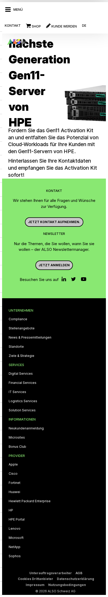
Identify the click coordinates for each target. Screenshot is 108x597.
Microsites (17, 437)
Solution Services (22, 410)
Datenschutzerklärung (75, 579)
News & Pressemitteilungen (30, 337)
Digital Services (21, 373)
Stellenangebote (22, 328)
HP (11, 510)
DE (84, 25)
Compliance (18, 319)
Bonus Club (17, 447)
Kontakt (13, 25)
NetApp (14, 547)
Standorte (16, 347)
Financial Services (22, 383)
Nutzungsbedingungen (67, 585)
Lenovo (14, 528)
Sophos (15, 556)
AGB (78, 573)
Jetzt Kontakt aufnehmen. (54, 222)
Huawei (14, 492)
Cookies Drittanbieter (35, 579)
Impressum (35, 585)
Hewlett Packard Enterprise (30, 501)
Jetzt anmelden (54, 265)
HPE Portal (17, 519)
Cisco (13, 474)
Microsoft (16, 538)
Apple (13, 464)
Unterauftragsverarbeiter (50, 573)
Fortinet (14, 483)
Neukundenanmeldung (26, 428)
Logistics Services (23, 401)
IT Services (17, 392)
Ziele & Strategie (21, 356)
